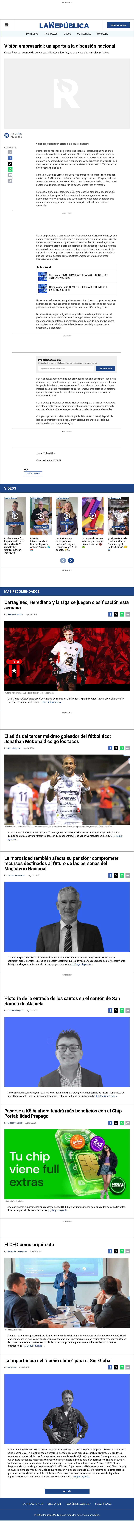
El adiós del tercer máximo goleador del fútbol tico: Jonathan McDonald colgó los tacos (57, 739)
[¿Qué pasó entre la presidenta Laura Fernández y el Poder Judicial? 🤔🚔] (118, 516)
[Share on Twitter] (10, 164)
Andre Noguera (14, 748)
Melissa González (15, 1123)
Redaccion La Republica (17, 1251)
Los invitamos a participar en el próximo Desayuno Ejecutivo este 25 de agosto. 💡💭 (66, 544)
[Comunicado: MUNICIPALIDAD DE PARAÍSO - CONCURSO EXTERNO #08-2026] (42, 276)
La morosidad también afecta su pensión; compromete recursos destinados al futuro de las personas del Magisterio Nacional (61, 863)
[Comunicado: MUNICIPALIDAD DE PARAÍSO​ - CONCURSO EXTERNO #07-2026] (42, 288)
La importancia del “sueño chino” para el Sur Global (57, 1360)
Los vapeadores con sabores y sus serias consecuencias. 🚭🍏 (93, 542)
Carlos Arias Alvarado (17, 875)
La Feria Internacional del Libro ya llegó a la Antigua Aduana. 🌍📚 (40, 544)
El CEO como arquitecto (29, 1244)
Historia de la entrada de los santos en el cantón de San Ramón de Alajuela (62, 1001)
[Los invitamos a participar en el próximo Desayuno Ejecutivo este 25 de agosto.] (67, 516)
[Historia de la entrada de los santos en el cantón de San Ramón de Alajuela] (67, 1052)
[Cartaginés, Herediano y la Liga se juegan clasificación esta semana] (67, 656)
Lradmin (18, 134)
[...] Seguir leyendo (49, 702)
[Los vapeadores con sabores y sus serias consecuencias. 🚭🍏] (93, 516)
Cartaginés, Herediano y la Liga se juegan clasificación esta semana (66, 605)
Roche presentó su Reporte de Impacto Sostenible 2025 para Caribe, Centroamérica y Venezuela (14, 545)
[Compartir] (10, 181)
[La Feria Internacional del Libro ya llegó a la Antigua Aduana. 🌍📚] (41, 516)
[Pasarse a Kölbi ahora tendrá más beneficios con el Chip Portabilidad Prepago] (67, 1164)
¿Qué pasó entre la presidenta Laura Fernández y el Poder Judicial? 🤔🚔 (117, 544)
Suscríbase (103, 1503)
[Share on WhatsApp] (10, 169)
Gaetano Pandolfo (15, 614)
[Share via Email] (10, 175)
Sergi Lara (12, 1367)
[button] (118, 25)
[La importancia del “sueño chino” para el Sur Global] (67, 1409)
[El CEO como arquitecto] (67, 1293)
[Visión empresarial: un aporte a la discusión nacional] (67, 94)
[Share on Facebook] (10, 158)
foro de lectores (33, 474)
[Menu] (8, 25)
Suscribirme (106, 369)
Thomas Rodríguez (16, 1010)
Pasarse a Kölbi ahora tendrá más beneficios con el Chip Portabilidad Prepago (63, 1113)
